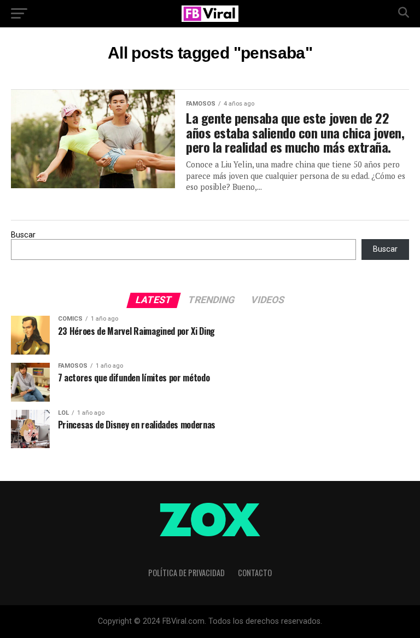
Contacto (255, 572)
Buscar (23, 235)
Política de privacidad (186, 572)
